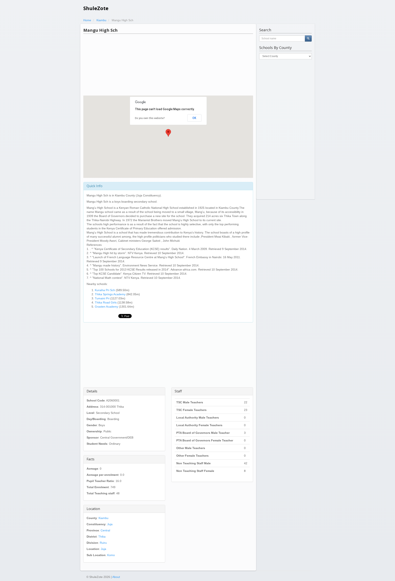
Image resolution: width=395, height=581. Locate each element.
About (116, 577)
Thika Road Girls (106, 302)
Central (105, 530)
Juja (110, 524)
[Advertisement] (168, 64)
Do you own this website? (150, 118)
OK (194, 118)
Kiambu (103, 518)
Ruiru (103, 542)
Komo (111, 555)
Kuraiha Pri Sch (105, 290)
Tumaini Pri (102, 298)
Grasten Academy (106, 306)
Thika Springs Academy (110, 294)
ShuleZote (95, 8)
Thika (102, 536)
